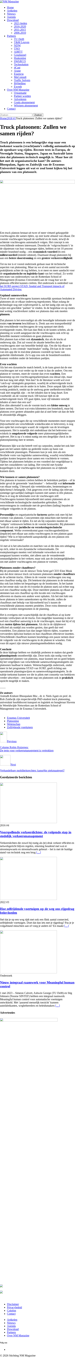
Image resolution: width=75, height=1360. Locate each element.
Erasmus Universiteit (18, 717)
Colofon (11, 1310)
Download (13, 20)
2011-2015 (20, 29)
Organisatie (20, 92)
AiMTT (18, 51)
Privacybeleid (14, 1307)
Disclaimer (13, 1304)
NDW (17, 45)
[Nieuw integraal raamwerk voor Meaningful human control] (28, 972)
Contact (11, 108)
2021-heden (20, 23)
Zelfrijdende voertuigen (20, 727)
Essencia (19, 73)
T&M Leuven (21, 42)
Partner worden (22, 96)
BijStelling (20, 83)
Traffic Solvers (22, 80)
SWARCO (20, 61)
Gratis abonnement (24, 102)
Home (10, 7)
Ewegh (18, 86)
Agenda (11, 16)
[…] (38, 852)
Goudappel (20, 54)
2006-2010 (20, 32)
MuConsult (20, 77)
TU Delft (19, 39)
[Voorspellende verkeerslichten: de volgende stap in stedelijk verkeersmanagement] (28, 822)
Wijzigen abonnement (26, 105)
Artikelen (12, 10)
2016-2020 (20, 26)
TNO (17, 48)
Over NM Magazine (18, 89)
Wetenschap (13, 724)
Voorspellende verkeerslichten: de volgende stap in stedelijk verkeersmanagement (35, 834)
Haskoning (20, 58)
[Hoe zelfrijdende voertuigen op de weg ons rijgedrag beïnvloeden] (28, 898)
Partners (11, 35)
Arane (17, 70)
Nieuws (11, 13)
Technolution (21, 64)
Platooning (13, 720)
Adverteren (20, 99)
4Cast (17, 67)
